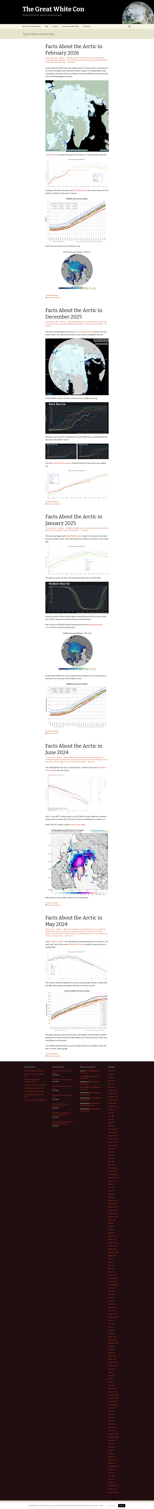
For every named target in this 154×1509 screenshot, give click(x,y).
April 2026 (111, 1084)
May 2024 (111, 1158)
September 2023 (113, 1178)
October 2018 (112, 1340)
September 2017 (113, 1366)
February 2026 (112, 1090)
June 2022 (111, 1226)
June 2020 (111, 1294)
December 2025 (113, 1097)
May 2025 (111, 1119)
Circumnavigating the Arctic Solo (35, 1071)
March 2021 (111, 1272)
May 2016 (111, 1418)
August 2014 (112, 1469)
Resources (86, 26)
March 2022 (111, 1233)
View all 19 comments (54, 1056)
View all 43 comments (54, 504)
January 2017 (112, 1392)
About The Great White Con (32, 26)
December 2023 (113, 1174)
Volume (63, 62)
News (63, 58)
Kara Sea (60, 324)
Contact (55, 26)
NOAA (80, 60)
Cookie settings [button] (110, 1505)
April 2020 (111, 1301)
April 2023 (111, 1194)
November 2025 (113, 1100)
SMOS (81, 324)
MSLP (59, 60)
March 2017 (111, 1385)
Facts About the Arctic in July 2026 (35, 1085)
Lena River (99, 931)
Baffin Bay (75, 322)
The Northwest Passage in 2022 (62, 1079)
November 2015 (113, 1434)
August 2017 (112, 1369)
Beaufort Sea (78, 929)
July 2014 (111, 1473)
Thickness (57, 62)
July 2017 (111, 1372)
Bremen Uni (93, 929)
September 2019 (113, 1317)
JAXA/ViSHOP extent (62, 463)
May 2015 (111, 1450)
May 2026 (111, 1080)
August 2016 (112, 1408)
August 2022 (112, 1220)
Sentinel (75, 324)
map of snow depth (77, 824)
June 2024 (111, 1155)
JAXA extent (50, 155)
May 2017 (111, 1379)
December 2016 (113, 1395)
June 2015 (111, 1447)
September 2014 (113, 1466)
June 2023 (111, 1187)
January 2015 (112, 1463)
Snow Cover (69, 762)
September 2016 (113, 1405)
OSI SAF (51, 762)
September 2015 (113, 1437)
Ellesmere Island (61, 760)
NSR (46, 762)
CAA (84, 528)
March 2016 (111, 1424)
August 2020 (112, 1288)
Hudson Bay (53, 60)
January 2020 (112, 1311)
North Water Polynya (88, 60)
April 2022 (111, 1230)
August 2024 (112, 1149)
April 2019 (111, 1330)
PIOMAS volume (80, 190)
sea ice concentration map (84, 332)
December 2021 (113, 1243)
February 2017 (112, 1388)
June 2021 (111, 1262)
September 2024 (113, 1145)
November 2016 (113, 1398)
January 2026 (112, 1093)
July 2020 (111, 1291)
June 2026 (111, 1077)
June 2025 (111, 1116)
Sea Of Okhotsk (57, 530)
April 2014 (111, 1479)
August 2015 (112, 1440)
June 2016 (111, 1414)
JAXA (55, 324)
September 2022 (113, 1217)
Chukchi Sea (102, 929)
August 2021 (112, 1255)
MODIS (97, 760)
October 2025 (112, 1103)
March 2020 (111, 1304)
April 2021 (111, 1268)
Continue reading (52, 295)
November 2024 (113, 1139)
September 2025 (113, 1106)
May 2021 (111, 1265)
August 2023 (112, 1181)
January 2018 (112, 1359)
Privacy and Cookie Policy (70, 26)
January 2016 (112, 1431)
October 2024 (112, 1142)
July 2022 (111, 1223)
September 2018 (113, 1343)
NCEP (75, 60)
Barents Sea (83, 322)
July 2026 (111, 1074)
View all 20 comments (54, 905)
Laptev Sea (83, 760)
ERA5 (102, 58)
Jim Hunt (72, 62)
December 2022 (113, 1207)
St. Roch (86, 324)
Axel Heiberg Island (94, 757)
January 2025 (112, 1132)
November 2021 (113, 1246)
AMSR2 (70, 58)
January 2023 (112, 1204)
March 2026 (111, 1087)
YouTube (60, 936)
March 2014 (111, 1482)
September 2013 (113, 1492)
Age (67, 757)
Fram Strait (70, 931)
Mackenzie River (50, 934)
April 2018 (111, 1349)
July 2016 (111, 1411)
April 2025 (111, 1123)
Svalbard (104, 60)
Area (85, 757)
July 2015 (111, 1443)
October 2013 (112, 1489)
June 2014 (111, 1476)
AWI (74, 58)
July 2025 (111, 1113)
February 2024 (112, 1168)
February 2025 (112, 1129)
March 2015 (111, 1456)
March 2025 (111, 1126)
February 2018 (112, 1356)
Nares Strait (65, 60)
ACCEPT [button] (121, 1505)
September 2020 (113, 1285)
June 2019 (111, 1324)
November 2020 (113, 1278)
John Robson (91, 931)
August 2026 (112, 1071)
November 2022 (113, 1210)
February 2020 (112, 1307)
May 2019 (111, 1327)
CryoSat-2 (97, 58)
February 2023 (112, 1200)
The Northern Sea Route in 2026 (34, 1091)
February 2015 (112, 1460)
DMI (105, 322)
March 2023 (111, 1197)
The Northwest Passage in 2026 (34, 1088)
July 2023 (111, 1184)
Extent (47, 60)
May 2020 (111, 1298)
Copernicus (89, 58)
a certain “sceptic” (57, 941)
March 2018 (111, 1353)
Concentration (80, 58)
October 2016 (112, 1401)
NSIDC (62, 934)
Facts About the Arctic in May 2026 (35, 1100)
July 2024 (111, 1152)
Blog (46, 26)
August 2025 (112, 1110)
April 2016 (111, 1421)
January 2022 (112, 1239)
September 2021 (113, 1252)
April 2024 (111, 1161)
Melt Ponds (90, 760)
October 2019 (112, 1314)
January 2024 (112, 1171)
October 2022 (112, 1213)
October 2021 (112, 1249)
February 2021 (112, 1275)
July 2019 (111, 1320)
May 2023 (111, 1191)
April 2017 (111, 1382)
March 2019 (111, 1333)
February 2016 (112, 1427)
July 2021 (111, 1259)
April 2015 (111, 1453)
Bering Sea (86, 929)
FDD (101, 528)
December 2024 (113, 1136)
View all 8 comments (53, 298)
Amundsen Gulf (78, 757)
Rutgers (62, 762)
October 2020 (112, 1281)
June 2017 (111, 1375)
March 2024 (111, 1165)
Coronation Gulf (50, 760)
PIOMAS (98, 60)
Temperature (49, 62)
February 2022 (112, 1236)
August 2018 (112, 1346)
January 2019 (112, 1337)
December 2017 (113, 1362)
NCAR (72, 60)
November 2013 (113, 1486)
